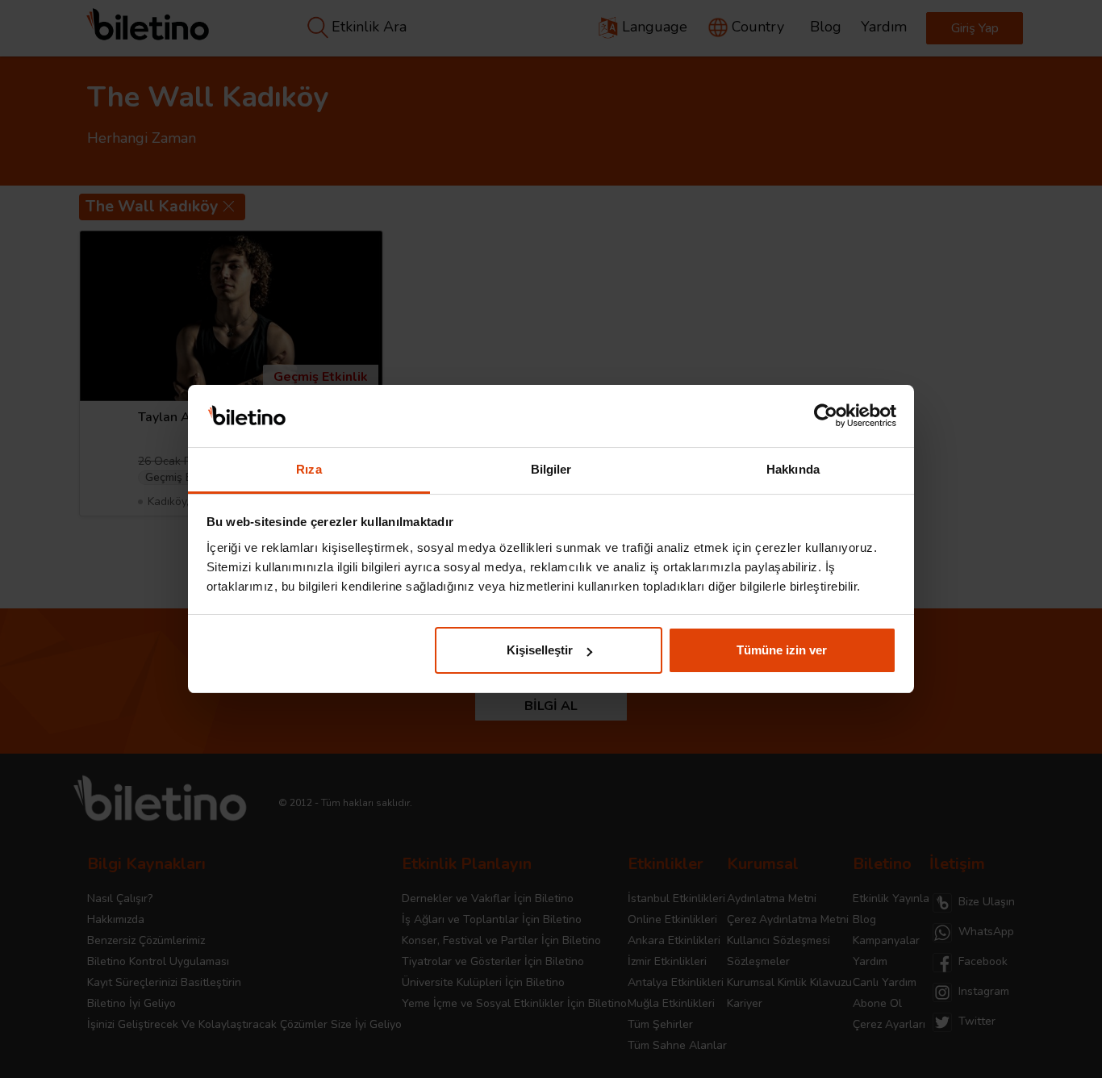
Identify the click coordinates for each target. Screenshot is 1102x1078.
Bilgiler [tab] (551, 469)
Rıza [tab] (308, 469)
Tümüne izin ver (782, 650)
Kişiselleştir (540, 650)
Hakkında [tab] (793, 469)
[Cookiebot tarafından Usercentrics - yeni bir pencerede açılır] (825, 416)
